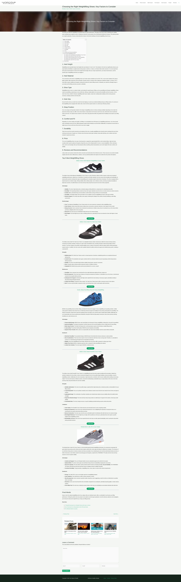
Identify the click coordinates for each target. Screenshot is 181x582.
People (170, 2)
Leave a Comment (76, 8)
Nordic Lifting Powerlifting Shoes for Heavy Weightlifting (75, 57)
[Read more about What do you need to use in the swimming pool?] (97, 526)
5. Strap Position (67, 46)
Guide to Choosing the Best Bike (70, 532)
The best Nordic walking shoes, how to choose (83, 532)
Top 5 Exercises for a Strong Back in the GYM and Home (76, 507)
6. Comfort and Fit (67, 48)
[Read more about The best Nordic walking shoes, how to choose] (84, 526)
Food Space (157, 2)
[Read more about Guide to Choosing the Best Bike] (70, 526)
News (137, 2)
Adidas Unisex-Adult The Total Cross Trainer (73, 56)
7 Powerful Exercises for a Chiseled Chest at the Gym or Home (77, 505)
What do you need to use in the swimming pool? (97, 532)
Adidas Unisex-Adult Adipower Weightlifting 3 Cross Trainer (76, 54)
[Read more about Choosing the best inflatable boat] (110, 526)
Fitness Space (143, 2)
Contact (108, 578)
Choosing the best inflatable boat (110, 532)
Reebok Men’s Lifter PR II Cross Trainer (72, 59)
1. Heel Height (66, 41)
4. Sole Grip (66, 45)
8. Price (65, 50)
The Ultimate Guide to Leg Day (71, 508)
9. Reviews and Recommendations (70, 52)
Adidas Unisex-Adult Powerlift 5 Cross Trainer (73, 58)
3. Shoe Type (66, 44)
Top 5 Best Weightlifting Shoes (70, 53)
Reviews (175, 2)
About (105, 578)
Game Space (164, 2)
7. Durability (66, 49)
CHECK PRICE (90, 218)
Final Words (66, 61)
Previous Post (65, 513)
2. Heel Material (67, 42)
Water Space (150, 2)
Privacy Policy (114, 578)
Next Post (116, 513)
